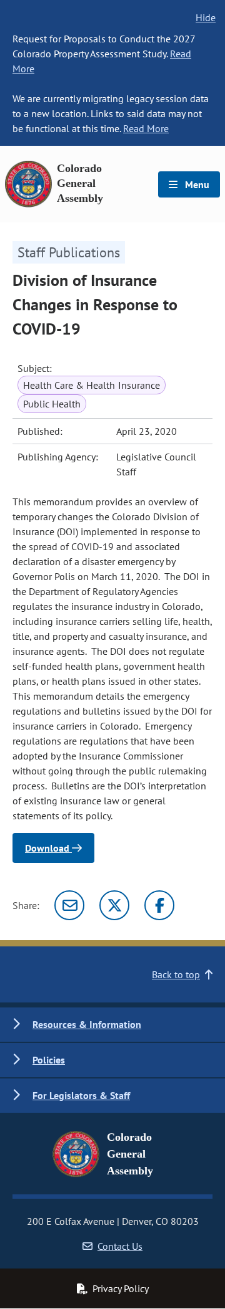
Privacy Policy (120, 1288)
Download (48, 848)
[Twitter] (114, 905)
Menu (195, 184)
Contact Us (120, 1246)
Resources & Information (86, 1024)
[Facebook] (159, 905)
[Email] (69, 905)
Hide (206, 17)
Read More (146, 128)
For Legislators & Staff (81, 1095)
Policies (48, 1060)
